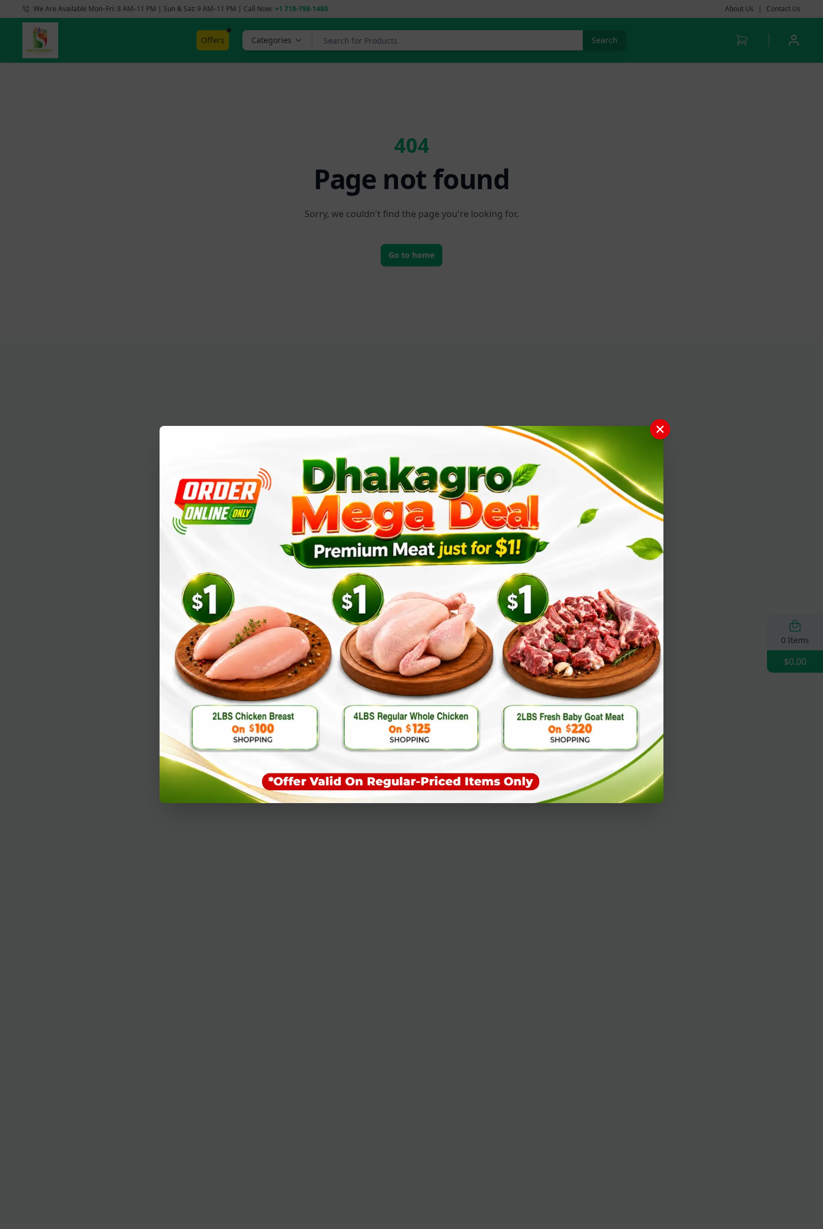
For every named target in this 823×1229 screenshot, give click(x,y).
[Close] (660, 429)
